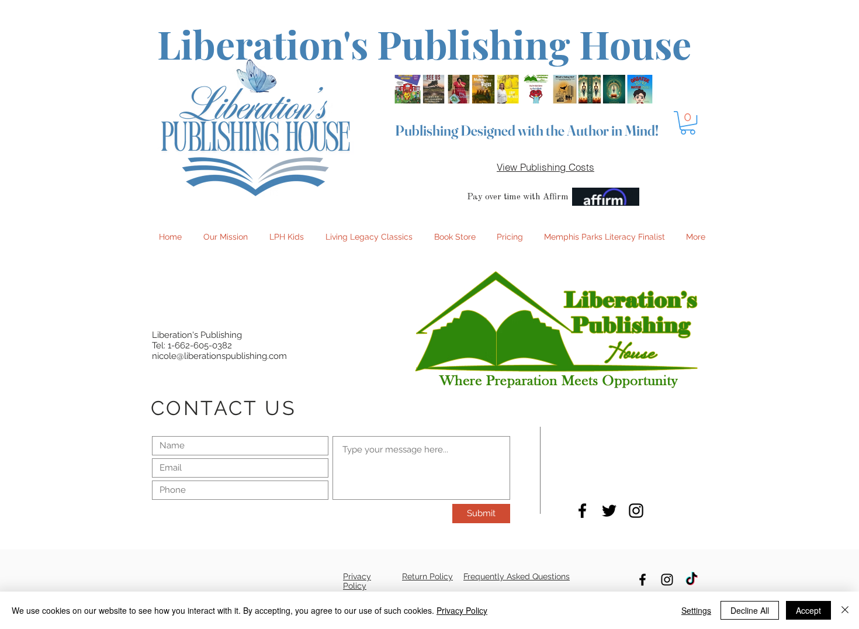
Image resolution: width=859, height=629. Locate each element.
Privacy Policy (462, 610)
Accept (808, 610)
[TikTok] (691, 579)
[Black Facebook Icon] (582, 510)
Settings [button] (696, 610)
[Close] (845, 610)
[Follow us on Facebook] (642, 579)
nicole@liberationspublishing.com (219, 356)
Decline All (749, 610)
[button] (688, 122)
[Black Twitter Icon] (609, 510)
